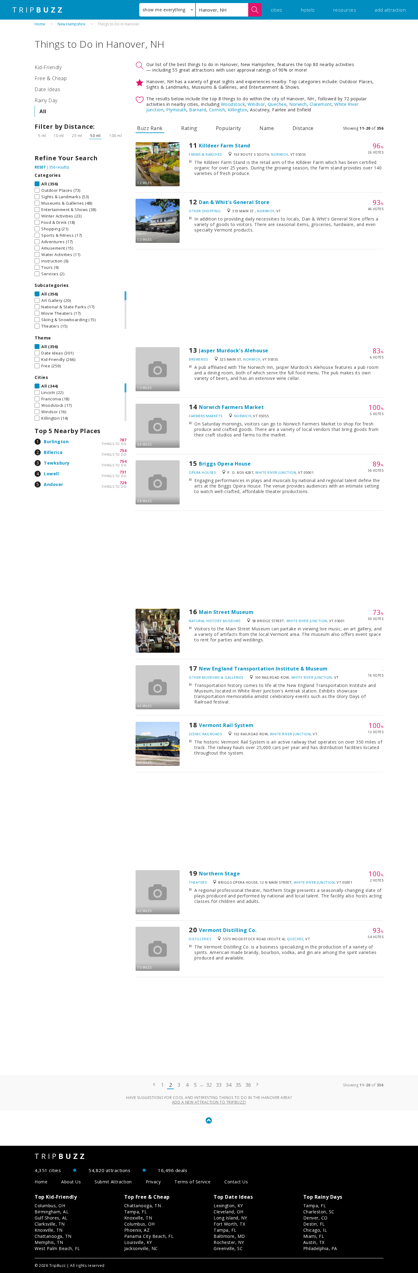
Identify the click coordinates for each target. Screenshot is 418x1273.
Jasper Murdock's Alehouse (233, 350)
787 (123, 440)
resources (344, 10)
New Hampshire (71, 24)
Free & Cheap (51, 78)
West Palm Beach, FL (57, 1248)
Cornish (217, 110)
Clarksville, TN (50, 1224)
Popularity (228, 128)
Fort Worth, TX (229, 1224)
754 (123, 450)
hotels (308, 10)
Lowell (51, 474)
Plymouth (176, 110)
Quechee (277, 104)
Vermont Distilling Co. (227, 930)
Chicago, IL (315, 1230)
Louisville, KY (138, 1242)
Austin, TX (314, 1242)
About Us (71, 1182)
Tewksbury (57, 463)
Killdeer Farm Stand (224, 145)
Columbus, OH (50, 1205)
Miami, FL (313, 1236)
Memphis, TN (49, 1242)
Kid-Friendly (48, 67)
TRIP (38, 9)
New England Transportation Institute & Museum (263, 668)
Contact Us (236, 1182)
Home (40, 24)
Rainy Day (46, 100)
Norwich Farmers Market (231, 407)
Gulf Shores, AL (51, 1218)
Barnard (197, 110)
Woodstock (233, 104)
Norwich (298, 104)
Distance (303, 128)
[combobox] (167, 10)
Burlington (56, 441)
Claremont (321, 104)
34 (229, 1085)
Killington (237, 110)
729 (123, 482)
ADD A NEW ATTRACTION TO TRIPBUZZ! (209, 1102)
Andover (53, 484)
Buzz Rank (150, 128)
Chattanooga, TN (53, 1236)
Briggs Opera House (225, 463)
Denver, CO (315, 1218)
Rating (189, 128)
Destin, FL (314, 1224)
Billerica (53, 452)
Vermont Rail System (226, 725)
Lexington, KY (228, 1205)
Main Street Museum (226, 612)
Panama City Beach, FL (149, 1236)
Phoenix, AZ (137, 1230)
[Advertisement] (259, 298)
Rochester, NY (229, 1242)
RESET (40, 167)
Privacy (153, 1182)
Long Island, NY (230, 1218)
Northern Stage (219, 873)
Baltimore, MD (229, 1236)
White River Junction (275, 472)
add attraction (390, 10)
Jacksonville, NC (141, 1248)
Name (266, 128)
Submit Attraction (113, 1182)
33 (219, 1085)
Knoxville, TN (49, 1230)
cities (276, 10)
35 (238, 1085)
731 (123, 472)
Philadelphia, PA (320, 1248)
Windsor (256, 104)
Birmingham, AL (52, 1212)
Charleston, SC (318, 1212)
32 (209, 1085)
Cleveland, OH (229, 1212)
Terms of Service (192, 1182)
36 (248, 1085)
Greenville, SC (228, 1248)
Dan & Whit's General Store (234, 202)
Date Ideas (47, 89)
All (43, 111)
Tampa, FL (135, 1212)
